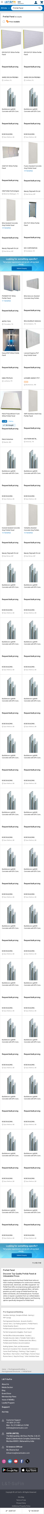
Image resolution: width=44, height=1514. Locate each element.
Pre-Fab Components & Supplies (13, 1332)
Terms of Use (21, 1500)
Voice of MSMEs (8, 1400)
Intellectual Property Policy (21, 1506)
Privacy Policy (21, 1503)
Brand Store (6, 1394)
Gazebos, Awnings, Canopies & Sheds (15, 1315)
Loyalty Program (8, 1403)
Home (4, 1369)
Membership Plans (9, 1397)
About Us (5, 1384)
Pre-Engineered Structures (11, 1321)
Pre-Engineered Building (13, 1312)
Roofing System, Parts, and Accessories (16, 1346)
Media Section (7, 1387)
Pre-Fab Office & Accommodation (13, 1335)
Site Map (21, 1497)
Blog (3, 1390)
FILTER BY (35, 1511)
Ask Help (5, 1412)
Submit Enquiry (22, 268)
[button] (41, 2)
